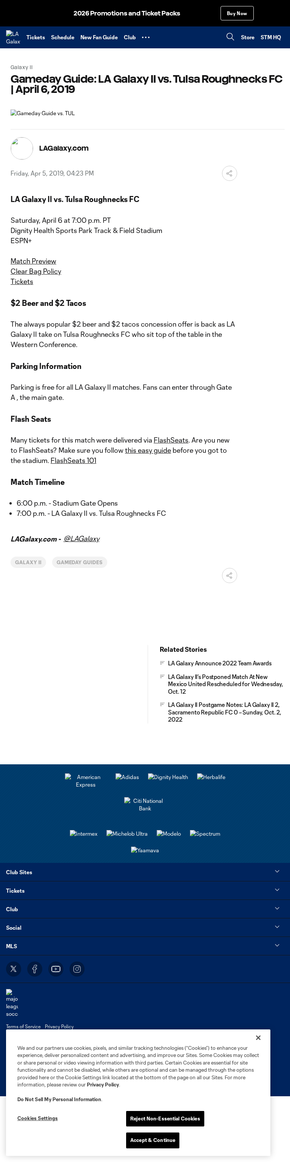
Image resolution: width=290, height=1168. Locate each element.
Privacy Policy (103, 1085)
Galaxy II (28, 562)
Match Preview (33, 261)
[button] (146, 37)
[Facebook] (34, 969)
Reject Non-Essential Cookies (165, 1119)
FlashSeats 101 (73, 460)
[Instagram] (77, 969)
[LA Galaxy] (13, 37)
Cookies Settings (37, 1118)
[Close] (258, 1037)
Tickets (22, 281)
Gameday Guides (80, 562)
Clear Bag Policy (36, 271)
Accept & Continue (152, 1140)
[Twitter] (13, 969)
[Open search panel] (230, 37)
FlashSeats (171, 440)
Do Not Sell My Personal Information (59, 1099)
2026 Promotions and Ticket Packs (127, 13)
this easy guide (148, 450)
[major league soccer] (12, 1003)
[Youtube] (55, 969)
